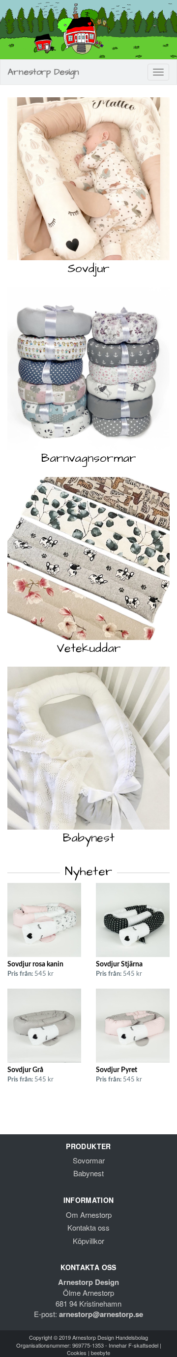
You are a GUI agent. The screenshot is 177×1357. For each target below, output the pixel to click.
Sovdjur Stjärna (119, 964)
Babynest (88, 1173)
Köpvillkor (88, 1241)
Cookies (77, 1353)
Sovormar (89, 1160)
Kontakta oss (88, 1227)
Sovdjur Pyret (116, 1070)
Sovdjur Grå (25, 1070)
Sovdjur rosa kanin (35, 964)
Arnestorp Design (43, 72)
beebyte (100, 1353)
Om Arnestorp (89, 1214)
